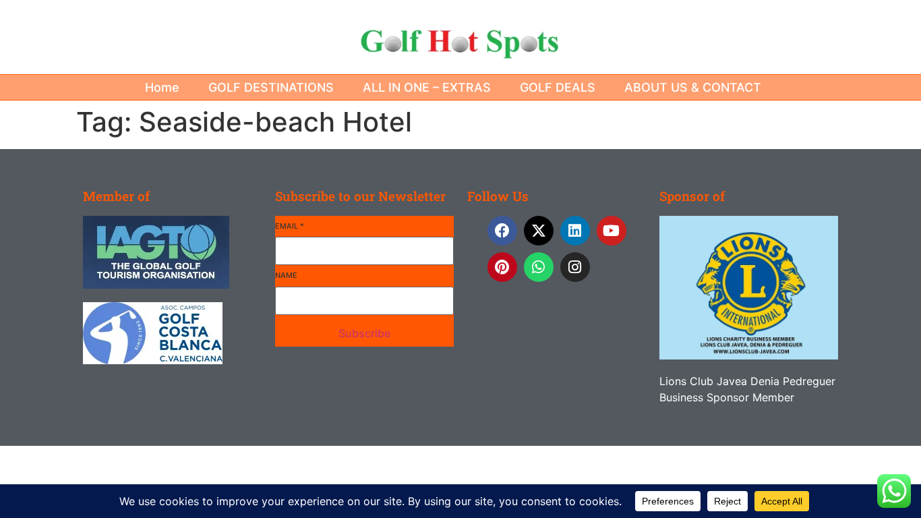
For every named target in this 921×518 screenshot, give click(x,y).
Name (286, 275)
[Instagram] (575, 267)
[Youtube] (611, 231)
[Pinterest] (502, 267)
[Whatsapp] (539, 267)
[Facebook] (502, 231)
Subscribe (364, 333)
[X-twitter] (539, 231)
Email (289, 226)
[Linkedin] (575, 231)
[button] (170, 87)
